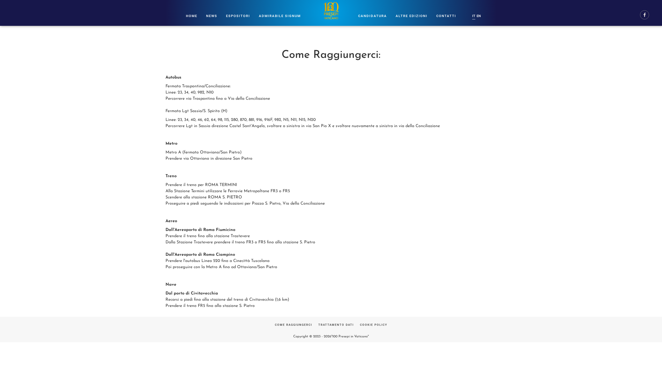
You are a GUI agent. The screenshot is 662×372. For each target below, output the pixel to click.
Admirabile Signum (280, 16)
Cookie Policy (373, 325)
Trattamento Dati (336, 325)
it (473, 16)
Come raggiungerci (293, 325)
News (211, 16)
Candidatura (372, 16)
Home (191, 16)
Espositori (238, 16)
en (479, 16)
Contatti (446, 16)
